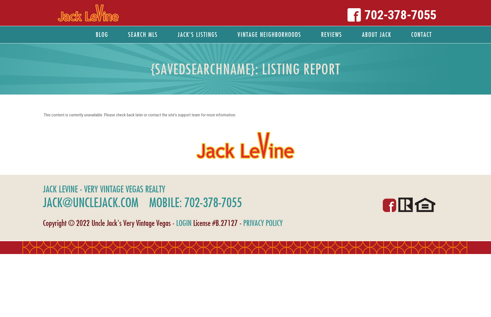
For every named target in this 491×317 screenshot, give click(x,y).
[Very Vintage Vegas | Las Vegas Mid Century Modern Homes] (88, 13)
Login (184, 223)
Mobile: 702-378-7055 (195, 202)
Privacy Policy (263, 223)
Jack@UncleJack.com (90, 202)
